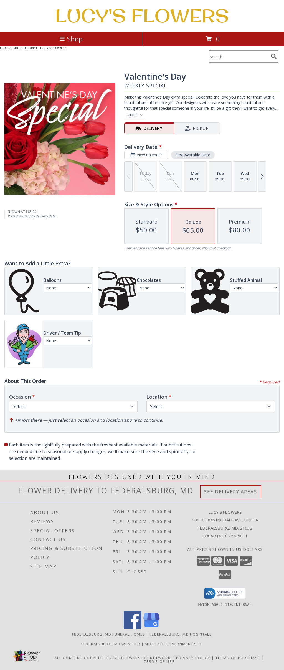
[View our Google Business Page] (151, 627)
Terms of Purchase (237, 657)
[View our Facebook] (132, 627)
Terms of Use (159, 661)
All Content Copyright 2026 (87, 657)
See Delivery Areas (230, 491)
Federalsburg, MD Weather (110, 643)
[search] (273, 56)
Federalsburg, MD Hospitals (181, 634)
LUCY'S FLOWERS (142, 15)
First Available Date (193, 154)
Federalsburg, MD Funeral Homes (108, 634)
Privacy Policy (193, 657)
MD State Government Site (173, 643)
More (132, 114)
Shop (75, 38)
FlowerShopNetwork (146, 657)
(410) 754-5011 (232, 535)
